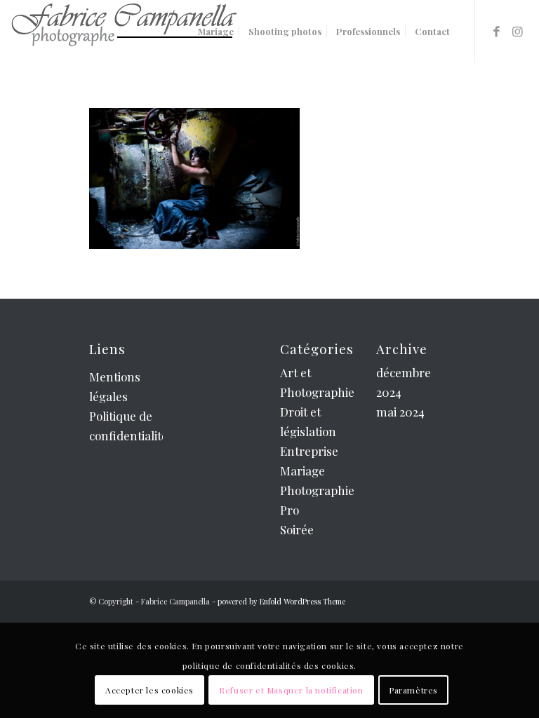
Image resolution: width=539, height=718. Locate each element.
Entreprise (309, 451)
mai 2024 (400, 411)
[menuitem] (216, 31)
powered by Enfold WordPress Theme (281, 601)
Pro (289, 509)
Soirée (297, 529)
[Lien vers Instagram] (517, 30)
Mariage (302, 470)
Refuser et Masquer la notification (291, 690)
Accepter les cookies (149, 690)
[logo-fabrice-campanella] (124, 31)
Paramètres (413, 690)
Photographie (317, 490)
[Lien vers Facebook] (496, 30)
